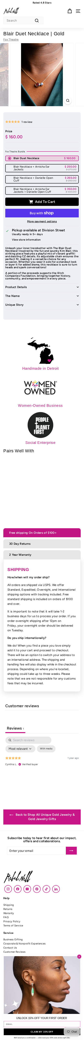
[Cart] (69, 11)
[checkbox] (46, 748)
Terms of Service (13, 925)
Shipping (8, 904)
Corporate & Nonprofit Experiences (24, 943)
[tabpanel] (42, 766)
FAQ (6, 917)
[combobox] (23, 20)
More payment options (42, 221)
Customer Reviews (14, 951)
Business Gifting (13, 939)
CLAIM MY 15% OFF (42, 1032)
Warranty (8, 913)
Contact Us (10, 947)
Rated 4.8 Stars (42, 2)
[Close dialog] (79, 956)
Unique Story (14, 305)
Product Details (16, 287)
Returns (7, 909)
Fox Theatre (11, 39)
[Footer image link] (42, 877)
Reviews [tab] (15, 728)
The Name (12, 296)
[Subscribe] (71, 851)
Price (8, 131)
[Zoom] (67, 100)
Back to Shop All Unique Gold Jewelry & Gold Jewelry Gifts (45, 817)
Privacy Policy (11, 921)
